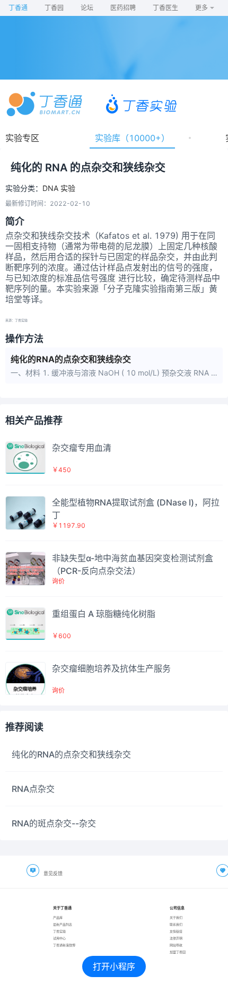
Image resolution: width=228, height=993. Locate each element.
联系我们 (176, 924)
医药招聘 (123, 8)
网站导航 (176, 945)
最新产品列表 (62, 924)
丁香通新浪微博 (64, 945)
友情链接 (176, 931)
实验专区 (22, 138)
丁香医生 (165, 8)
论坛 (87, 8)
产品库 (58, 917)
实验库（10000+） (132, 138)
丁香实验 (59, 931)
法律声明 (176, 938)
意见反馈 (53, 873)
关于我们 (176, 917)
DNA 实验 (58, 188)
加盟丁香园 (178, 952)
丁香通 (18, 8)
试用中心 (59, 938)
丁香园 (54, 8)
